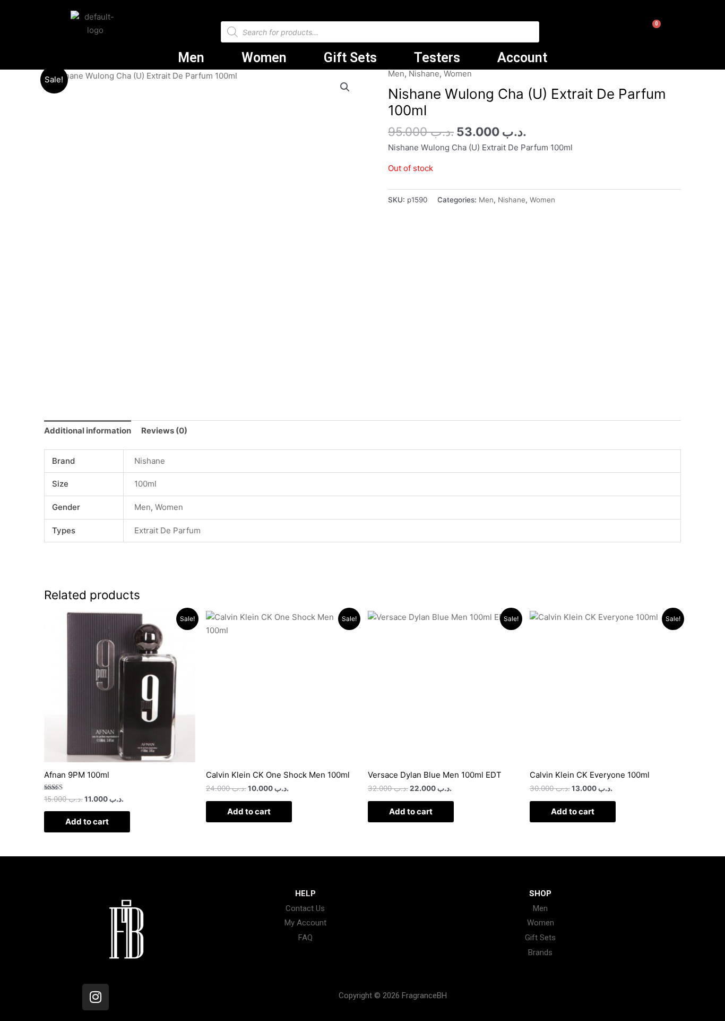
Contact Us (305, 908)
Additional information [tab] (87, 431)
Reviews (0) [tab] (164, 431)
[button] (345, 87)
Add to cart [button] (87, 821)
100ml (145, 484)
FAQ (305, 937)
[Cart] (648, 33)
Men (191, 57)
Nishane (424, 74)
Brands (540, 952)
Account (522, 57)
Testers (437, 57)
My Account (305, 923)
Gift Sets (350, 57)
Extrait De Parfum (167, 530)
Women (264, 57)
